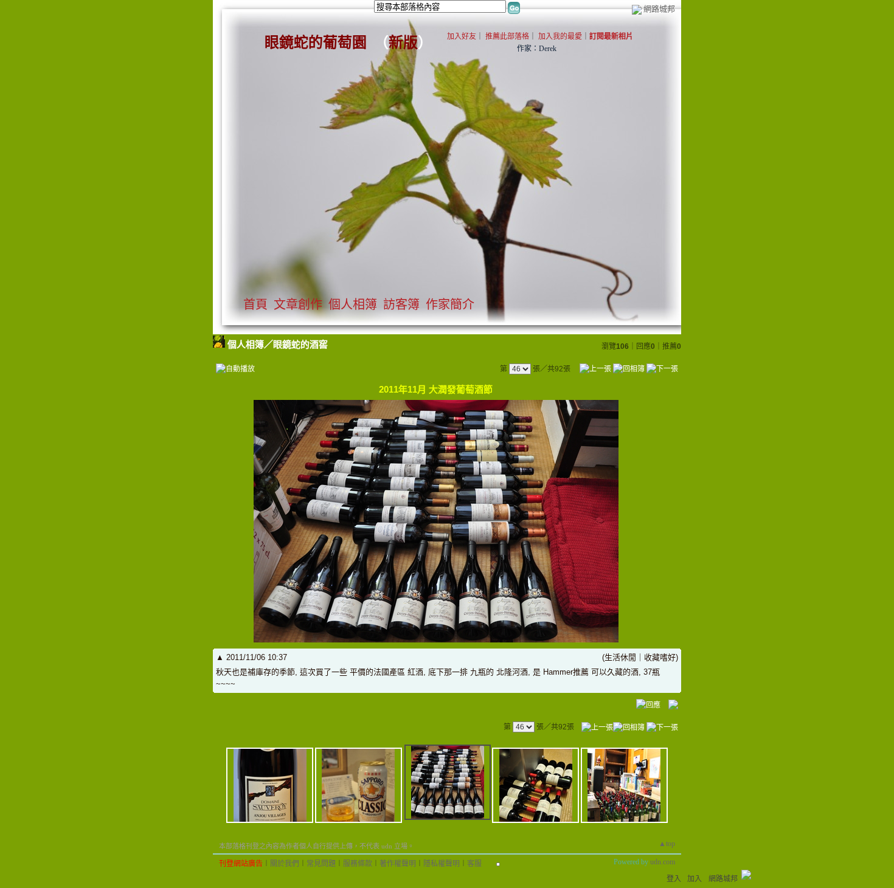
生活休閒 (620, 657)
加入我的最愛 (560, 36)
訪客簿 (401, 304)
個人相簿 (352, 304)
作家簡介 (450, 304)
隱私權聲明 (441, 863)
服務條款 (357, 863)
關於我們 (284, 863)
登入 (674, 879)
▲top (667, 843)
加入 (694, 879)
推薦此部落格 (507, 36)
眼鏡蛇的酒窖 (300, 344)
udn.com (662, 862)
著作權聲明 (397, 863)
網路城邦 (659, 8)
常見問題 (321, 863)
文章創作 (298, 304)
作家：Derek (536, 48)
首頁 (255, 304)
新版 (403, 42)
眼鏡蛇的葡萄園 (316, 42)
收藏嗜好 (660, 657)
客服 (474, 863)
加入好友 (461, 36)
